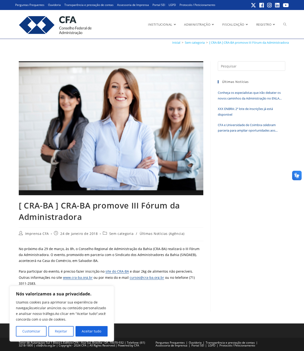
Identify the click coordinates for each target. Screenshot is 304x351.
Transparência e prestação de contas (89, 5)
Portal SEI (158, 5)
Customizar (31, 331)
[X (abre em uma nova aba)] (253, 5)
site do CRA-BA (117, 271)
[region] (62, 314)
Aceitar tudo (91, 331)
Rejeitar (61, 331)
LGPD (172, 5)
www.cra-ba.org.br (78, 277)
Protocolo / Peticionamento (197, 5)
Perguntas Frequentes (29, 5)
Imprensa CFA (37, 233)
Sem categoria (121, 233)
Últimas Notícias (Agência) (162, 233)
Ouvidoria (54, 5)
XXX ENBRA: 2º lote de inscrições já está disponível (245, 111)
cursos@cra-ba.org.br (147, 277)
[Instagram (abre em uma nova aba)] (270, 5)
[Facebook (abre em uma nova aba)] (262, 5)
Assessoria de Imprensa (133, 5)
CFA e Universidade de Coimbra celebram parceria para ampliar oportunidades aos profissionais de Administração (247, 128)
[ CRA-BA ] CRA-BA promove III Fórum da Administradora (249, 42)
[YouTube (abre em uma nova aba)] (285, 5)
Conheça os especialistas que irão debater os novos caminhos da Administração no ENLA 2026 (249, 95)
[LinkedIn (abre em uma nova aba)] (277, 5)
